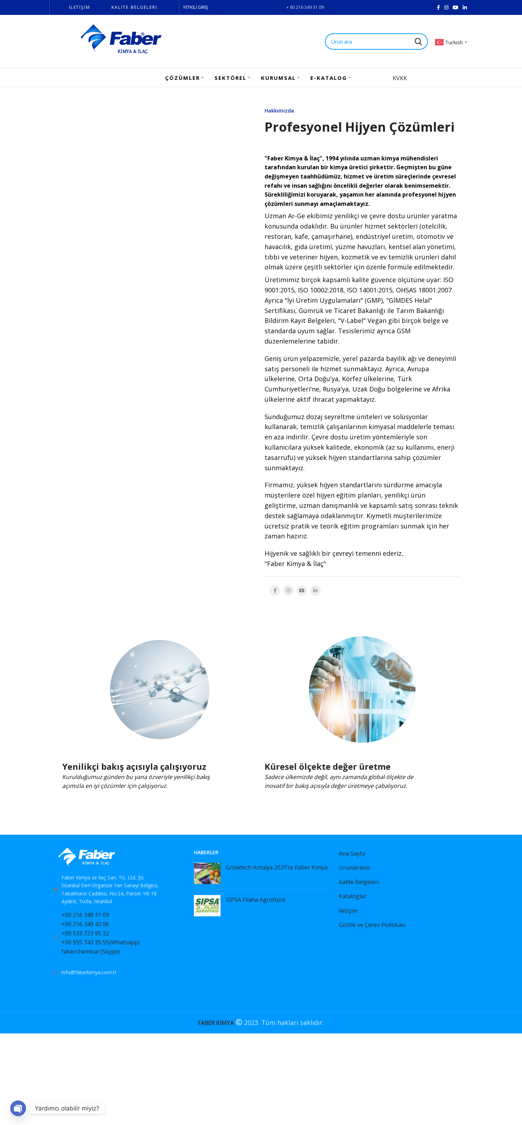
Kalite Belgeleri (359, 882)
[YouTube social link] (456, 7)
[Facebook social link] (438, 7)
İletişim (348, 911)
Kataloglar (352, 896)
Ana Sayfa (352, 853)
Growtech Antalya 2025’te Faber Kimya (276, 867)
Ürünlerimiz (354, 868)
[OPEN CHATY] (18, 1108)
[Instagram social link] (446, 7)
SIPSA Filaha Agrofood (255, 900)
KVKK (400, 78)
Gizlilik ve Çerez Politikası (372, 925)
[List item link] (116, 937)
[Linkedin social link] (465, 7)
